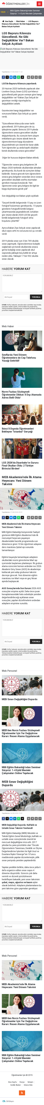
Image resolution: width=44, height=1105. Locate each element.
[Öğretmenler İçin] (15, 4)
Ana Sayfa (9, 21)
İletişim (30, 1082)
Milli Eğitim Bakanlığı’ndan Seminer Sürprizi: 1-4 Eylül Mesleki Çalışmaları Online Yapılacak (26, 12)
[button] (32, 77)
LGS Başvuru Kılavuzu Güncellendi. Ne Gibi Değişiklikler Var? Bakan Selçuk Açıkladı (21, 23)
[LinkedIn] (14, 77)
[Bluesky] (11, 77)
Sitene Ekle (28, 1085)
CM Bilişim (10, 1101)
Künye (22, 1082)
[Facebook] (3, 77)
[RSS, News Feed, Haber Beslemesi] (22, 1092)
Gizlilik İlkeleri (15, 1085)
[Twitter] (7, 77)
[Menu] (39, 4)
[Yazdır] (28, 77)
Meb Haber (20, 21)
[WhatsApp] (18, 77)
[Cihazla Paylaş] (22, 77)
